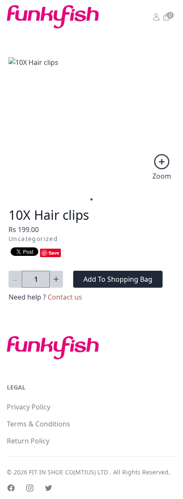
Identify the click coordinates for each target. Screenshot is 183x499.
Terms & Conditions (38, 424)
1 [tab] (91, 199)
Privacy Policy (28, 407)
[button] (166, 16)
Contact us (65, 297)
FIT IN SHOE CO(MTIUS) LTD (69, 472)
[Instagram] (30, 488)
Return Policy (28, 441)
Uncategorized (33, 239)
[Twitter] (48, 488)
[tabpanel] (91, 121)
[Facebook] (11, 488)
